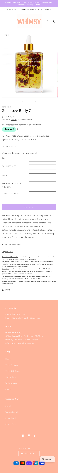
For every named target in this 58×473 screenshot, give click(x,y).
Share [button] (7, 290)
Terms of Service (12, 412)
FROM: (5, 175)
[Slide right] (35, 101)
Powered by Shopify (35, 468)
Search (8, 406)
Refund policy (11, 418)
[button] (3, 21)
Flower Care (10, 424)
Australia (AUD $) (27, 453)
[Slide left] (23, 101)
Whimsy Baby (11, 383)
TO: (3, 158)
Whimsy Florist (25, 468)
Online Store (10, 377)
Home (8, 359)
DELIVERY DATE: (9, 146)
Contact (8, 389)
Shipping (14, 119)
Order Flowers (11, 365)
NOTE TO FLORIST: (10, 193)
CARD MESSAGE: (9, 166)
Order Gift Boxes (12, 371)
